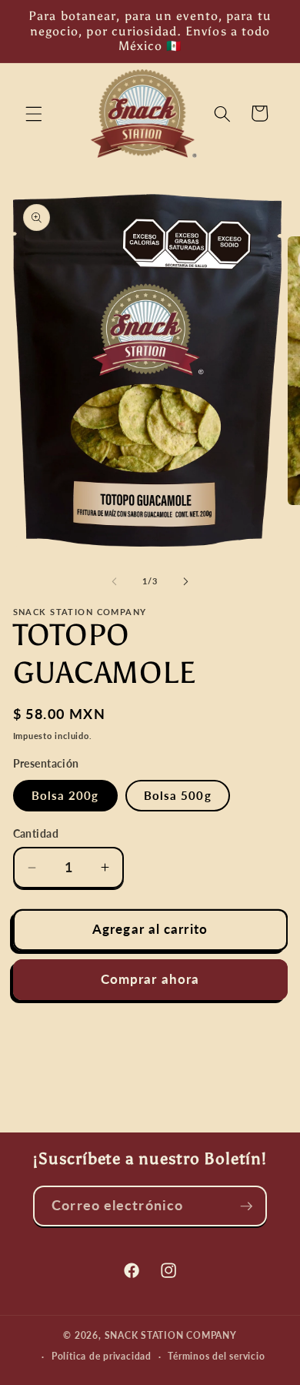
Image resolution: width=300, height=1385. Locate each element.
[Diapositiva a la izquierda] (115, 581)
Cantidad (36, 833)
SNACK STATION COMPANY (171, 1335)
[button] (33, 113)
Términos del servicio (216, 1356)
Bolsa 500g (178, 795)
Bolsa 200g (65, 795)
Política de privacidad (102, 1356)
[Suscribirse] (246, 1206)
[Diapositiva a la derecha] (185, 581)
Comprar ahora (150, 979)
